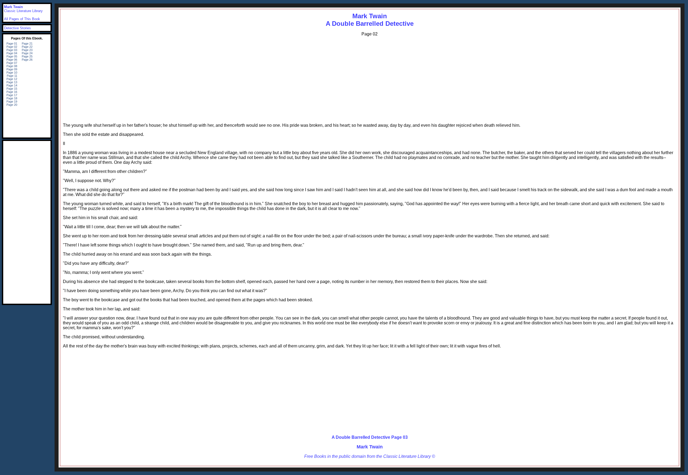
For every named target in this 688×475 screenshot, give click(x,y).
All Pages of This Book (22, 19)
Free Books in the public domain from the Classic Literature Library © (369, 456)
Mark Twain (370, 446)
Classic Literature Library (23, 11)
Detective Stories (17, 28)
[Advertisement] (369, 78)
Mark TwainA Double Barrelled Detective (370, 19)
